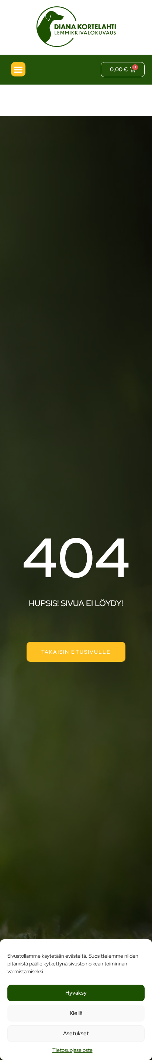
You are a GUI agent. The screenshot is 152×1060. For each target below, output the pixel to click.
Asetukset (76, 1033)
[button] (18, 69)
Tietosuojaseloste (72, 1050)
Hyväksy (76, 992)
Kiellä (76, 1013)
